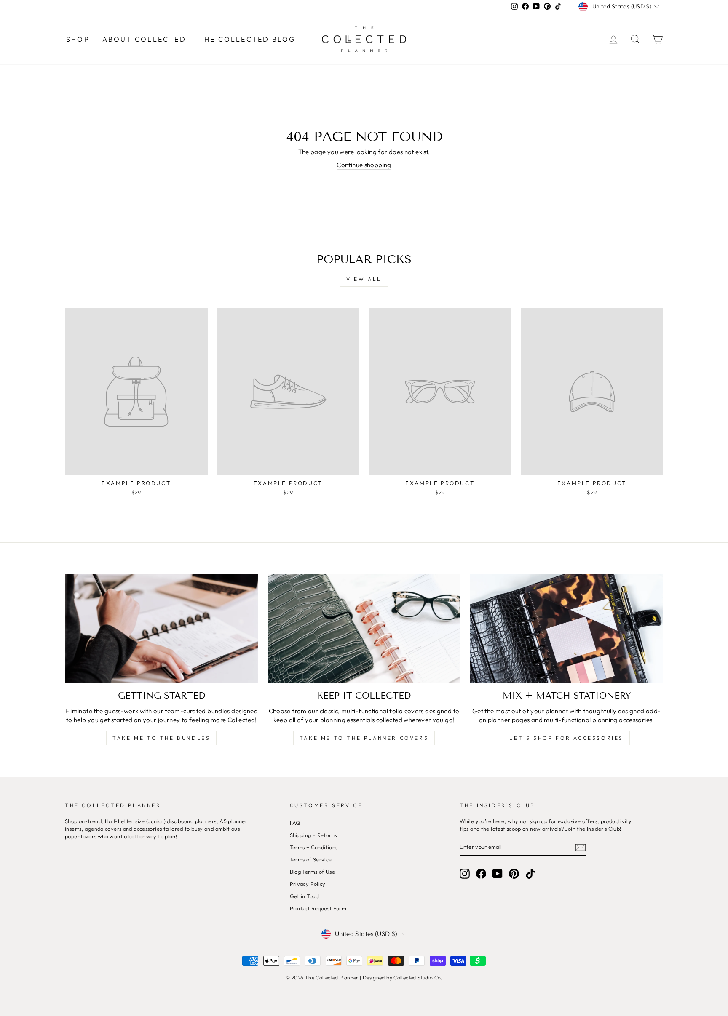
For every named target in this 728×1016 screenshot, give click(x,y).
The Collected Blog (247, 39)
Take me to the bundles (161, 738)
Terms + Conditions (314, 847)
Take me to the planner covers (364, 738)
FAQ (295, 822)
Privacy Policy (308, 883)
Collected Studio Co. (417, 977)
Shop (78, 39)
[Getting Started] (161, 628)
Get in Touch (306, 896)
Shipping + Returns (313, 835)
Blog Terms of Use (312, 871)
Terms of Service (311, 859)
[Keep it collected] (364, 628)
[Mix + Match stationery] (566, 628)
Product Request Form (318, 908)
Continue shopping (364, 165)
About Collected (144, 39)
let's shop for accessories (566, 738)
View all (364, 279)
